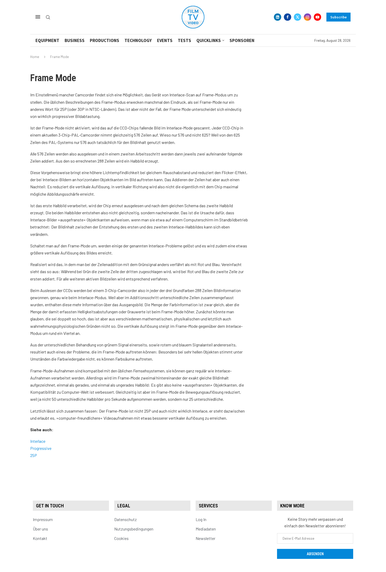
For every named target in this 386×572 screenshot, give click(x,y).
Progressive (40, 448)
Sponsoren (241, 40)
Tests (184, 40)
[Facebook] (287, 17)
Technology (138, 40)
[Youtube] (317, 17)
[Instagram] (307, 17)
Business (75, 40)
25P (33, 455)
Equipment (47, 40)
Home (34, 57)
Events (165, 40)
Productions (104, 40)
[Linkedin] (277, 17)
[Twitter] (297, 17)
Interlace (37, 441)
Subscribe (338, 17)
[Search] (48, 17)
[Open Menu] (37, 16)
